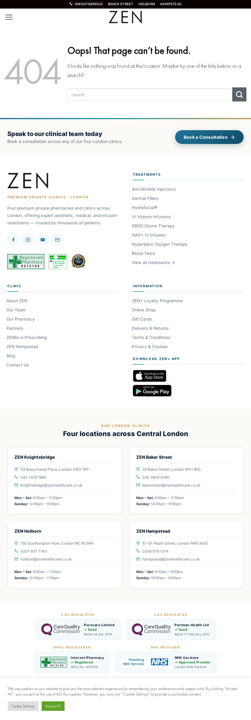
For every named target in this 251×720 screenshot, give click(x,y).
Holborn (147, 4)
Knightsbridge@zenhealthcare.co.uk (52, 485)
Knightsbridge (89, 4)
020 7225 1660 (34, 477)
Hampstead (171, 4)
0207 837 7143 (34, 551)
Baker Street (120, 4)
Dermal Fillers (146, 198)
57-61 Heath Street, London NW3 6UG (175, 543)
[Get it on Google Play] (188, 390)
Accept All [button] (53, 706)
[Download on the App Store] (188, 376)
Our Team (16, 309)
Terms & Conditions (151, 337)
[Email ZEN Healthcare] (57, 239)
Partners (15, 328)
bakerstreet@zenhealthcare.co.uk (171, 485)
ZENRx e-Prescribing (27, 337)
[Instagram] (28, 239)
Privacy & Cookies (150, 346)
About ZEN (17, 300)
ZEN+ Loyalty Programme (158, 300)
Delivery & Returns (151, 328)
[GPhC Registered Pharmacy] (25, 261)
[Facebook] (13, 239)
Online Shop (144, 309)
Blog (11, 355)
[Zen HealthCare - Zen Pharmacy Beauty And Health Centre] (126, 17)
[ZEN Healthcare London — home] (28, 180)
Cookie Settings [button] (23, 706)
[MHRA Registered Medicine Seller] (58, 261)
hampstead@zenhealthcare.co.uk (171, 559)
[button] (9, 17)
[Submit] (239, 94)
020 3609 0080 (156, 477)
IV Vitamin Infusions (152, 216)
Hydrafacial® (145, 207)
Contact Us (18, 364)
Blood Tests (144, 253)
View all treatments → (154, 262)
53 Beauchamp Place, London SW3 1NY (55, 469)
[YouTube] (42, 239)
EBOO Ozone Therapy (154, 225)
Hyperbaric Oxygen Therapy (160, 244)
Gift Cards (142, 319)
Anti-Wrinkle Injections (154, 189)
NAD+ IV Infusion (149, 235)
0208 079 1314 (155, 551)
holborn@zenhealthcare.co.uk (46, 559)
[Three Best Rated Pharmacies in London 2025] (79, 261)
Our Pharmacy (21, 319)
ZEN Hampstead (22, 346)
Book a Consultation (206, 137)
